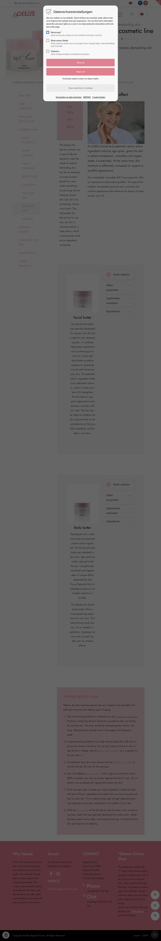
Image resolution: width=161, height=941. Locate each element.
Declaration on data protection (69, 97)
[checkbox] (47, 32)
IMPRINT (87, 97)
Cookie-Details (98, 97)
